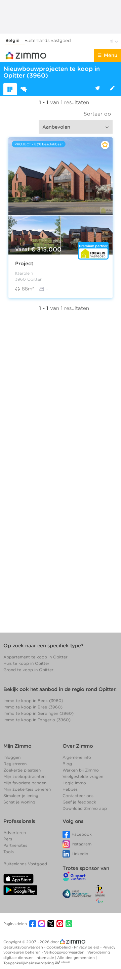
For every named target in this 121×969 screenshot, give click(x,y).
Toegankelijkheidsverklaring (28, 963)
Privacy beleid (87, 947)
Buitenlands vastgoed (48, 40)
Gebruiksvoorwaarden (23, 947)
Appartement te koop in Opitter (35, 656)
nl (112, 41)
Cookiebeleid (59, 947)
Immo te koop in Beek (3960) (33, 700)
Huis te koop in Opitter (26, 663)
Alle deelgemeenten (76, 957)
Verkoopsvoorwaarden (64, 952)
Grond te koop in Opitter (28, 669)
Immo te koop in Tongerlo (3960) (37, 719)
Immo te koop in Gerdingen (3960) (38, 713)
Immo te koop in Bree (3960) (33, 706)
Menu (110, 55)
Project (24, 264)
